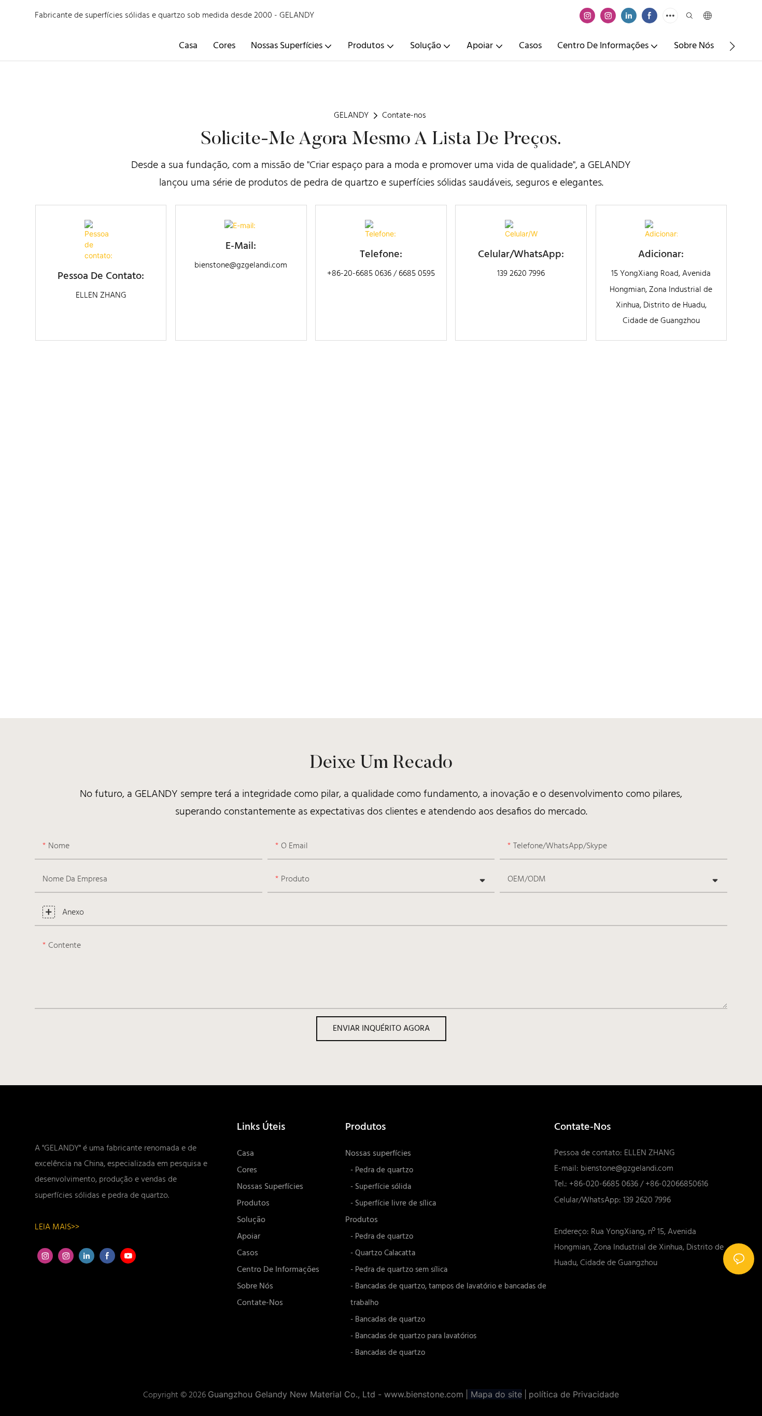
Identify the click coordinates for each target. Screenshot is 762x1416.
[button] (732, 46)
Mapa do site (495, 1394)
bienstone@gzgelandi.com (627, 1168)
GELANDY (351, 115)
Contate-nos (404, 115)
